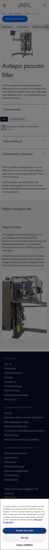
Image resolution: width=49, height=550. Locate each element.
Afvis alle (24, 538)
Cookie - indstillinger (24, 545)
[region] (24, 524)
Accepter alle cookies (24, 530)
